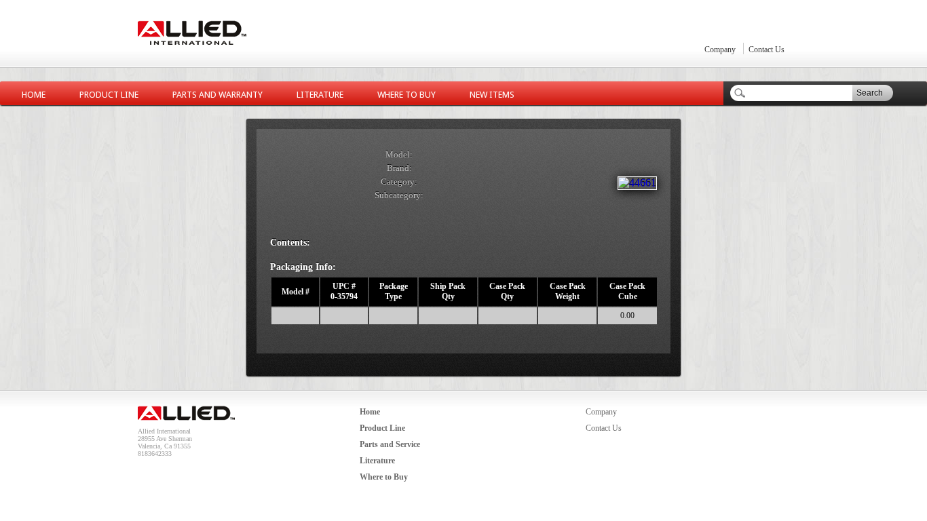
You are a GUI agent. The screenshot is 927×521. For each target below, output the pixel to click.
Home (33, 95)
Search (869, 93)
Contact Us (766, 49)
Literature (320, 95)
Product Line (108, 95)
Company (720, 49)
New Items (492, 95)
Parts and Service (390, 444)
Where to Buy (406, 95)
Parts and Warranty (217, 95)
